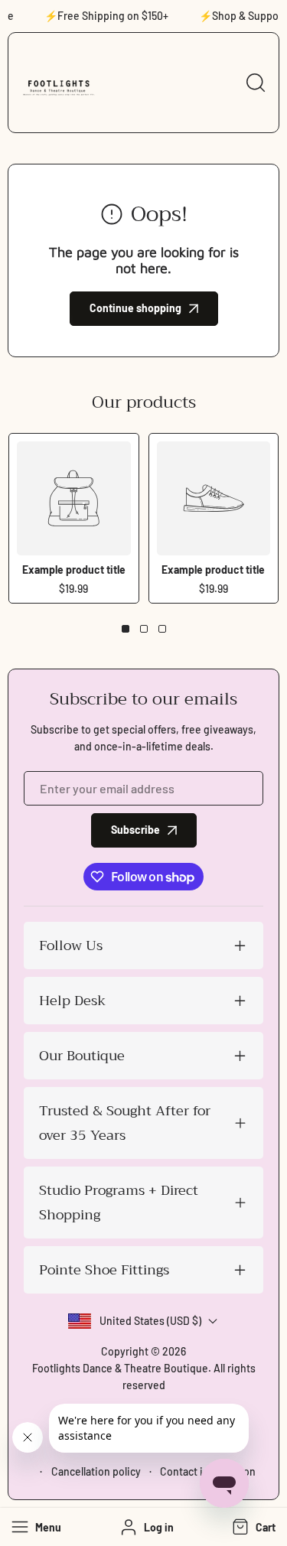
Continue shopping (135, 307)
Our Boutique (82, 1055)
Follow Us (71, 945)
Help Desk (72, 1000)
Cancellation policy (96, 1471)
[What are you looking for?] (255, 82)
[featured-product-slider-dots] (125, 629)
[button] (252, 1527)
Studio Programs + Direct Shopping (118, 1202)
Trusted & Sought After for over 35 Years (124, 1122)
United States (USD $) (150, 1320)
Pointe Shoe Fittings (104, 1270)
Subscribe (135, 829)
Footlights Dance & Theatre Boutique (120, 1368)
